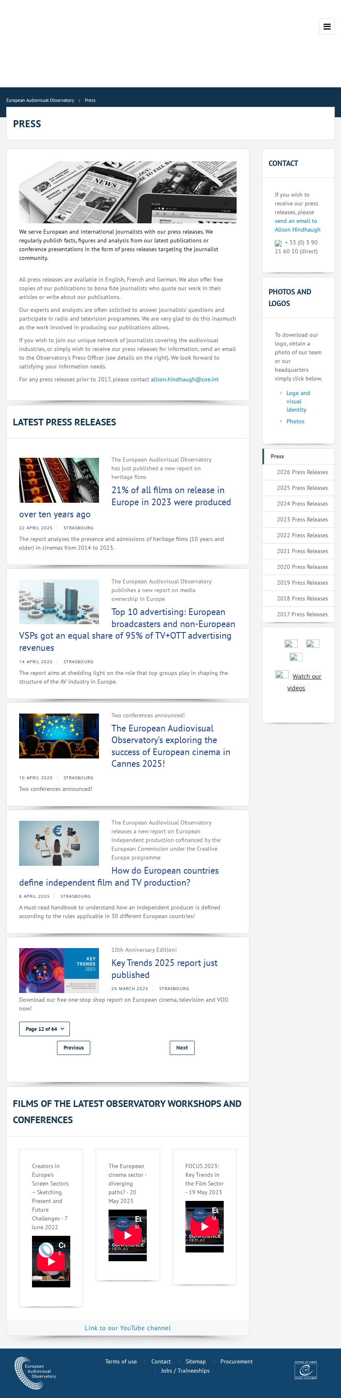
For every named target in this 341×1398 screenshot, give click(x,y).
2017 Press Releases (302, 614)
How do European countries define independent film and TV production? (119, 876)
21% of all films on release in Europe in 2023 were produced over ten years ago (125, 501)
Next (182, 1047)
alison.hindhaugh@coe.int (185, 379)
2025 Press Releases (302, 488)
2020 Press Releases (302, 567)
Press (277, 456)
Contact (161, 1361)
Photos (295, 421)
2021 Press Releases (302, 551)
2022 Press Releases (302, 535)
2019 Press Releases (302, 582)
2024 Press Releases (302, 503)
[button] (44, 1029)
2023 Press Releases (302, 519)
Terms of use (121, 1361)
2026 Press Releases (302, 472)
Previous (74, 1047)
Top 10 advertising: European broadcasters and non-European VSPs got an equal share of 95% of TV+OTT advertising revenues (127, 629)
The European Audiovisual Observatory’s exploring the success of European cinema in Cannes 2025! (170, 746)
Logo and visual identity (298, 401)
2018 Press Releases (302, 598)
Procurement (236, 1361)
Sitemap (195, 1361)
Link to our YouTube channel (128, 1328)
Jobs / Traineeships (185, 1370)
